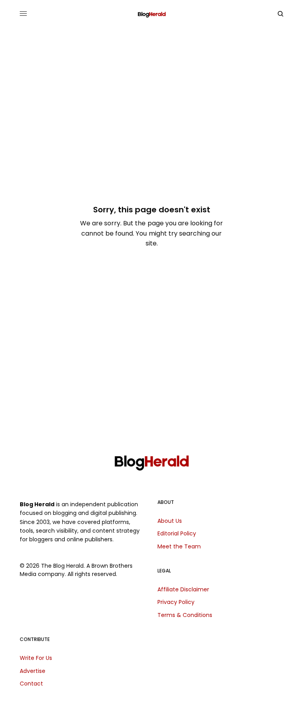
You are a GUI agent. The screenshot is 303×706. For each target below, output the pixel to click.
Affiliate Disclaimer (183, 589)
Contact (31, 683)
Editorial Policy (176, 533)
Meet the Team (179, 546)
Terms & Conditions (184, 615)
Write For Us (36, 658)
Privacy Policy (176, 602)
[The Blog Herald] (151, 14)
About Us (169, 521)
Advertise (32, 671)
